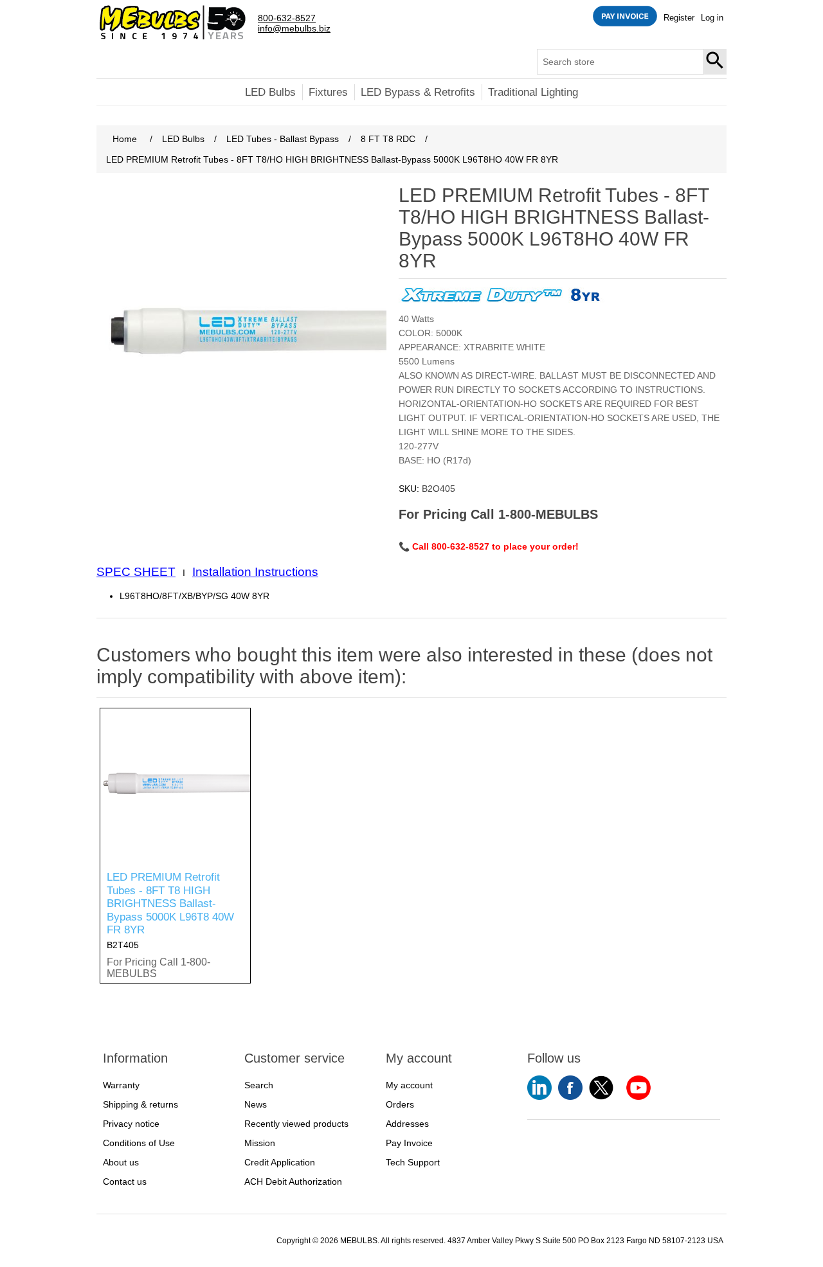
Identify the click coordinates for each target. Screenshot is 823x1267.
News (255, 1104)
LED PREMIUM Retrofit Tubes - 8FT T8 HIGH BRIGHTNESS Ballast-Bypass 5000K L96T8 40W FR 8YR (170, 903)
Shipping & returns (140, 1104)
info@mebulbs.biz (294, 28)
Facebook (570, 1087)
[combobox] (620, 62)
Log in (712, 17)
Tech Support (413, 1162)
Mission (259, 1143)
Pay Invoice (409, 1143)
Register (679, 17)
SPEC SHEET (136, 572)
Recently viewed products (296, 1124)
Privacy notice (131, 1124)
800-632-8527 (287, 18)
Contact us (125, 1181)
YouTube (539, 1087)
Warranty (121, 1085)
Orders (400, 1104)
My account (409, 1085)
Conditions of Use (139, 1143)
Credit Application (279, 1162)
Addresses (407, 1124)
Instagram (638, 1087)
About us (121, 1162)
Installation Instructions (255, 572)
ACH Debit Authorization (293, 1181)
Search (716, 62)
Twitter (601, 1087)
